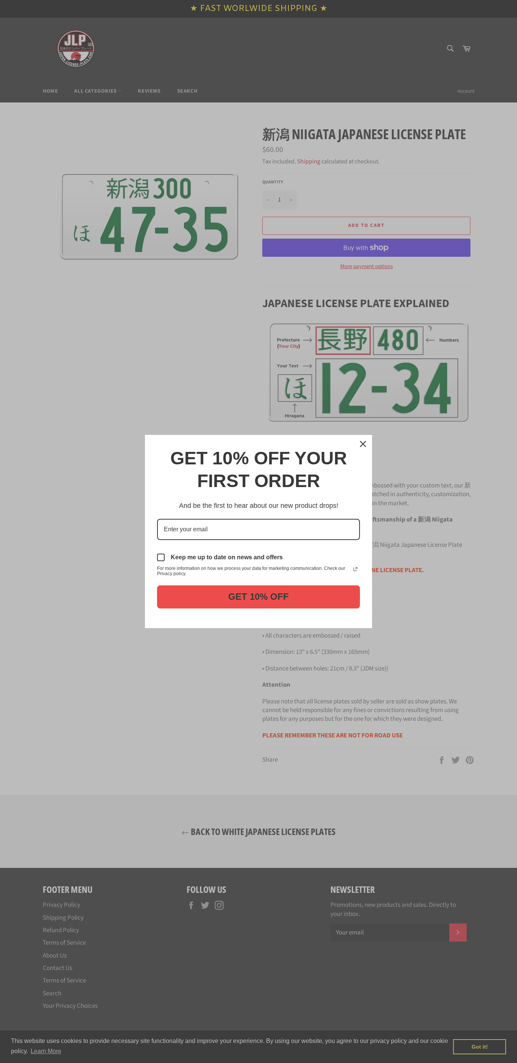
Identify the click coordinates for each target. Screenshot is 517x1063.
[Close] (363, 444)
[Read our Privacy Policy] (355, 569)
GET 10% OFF (258, 596)
